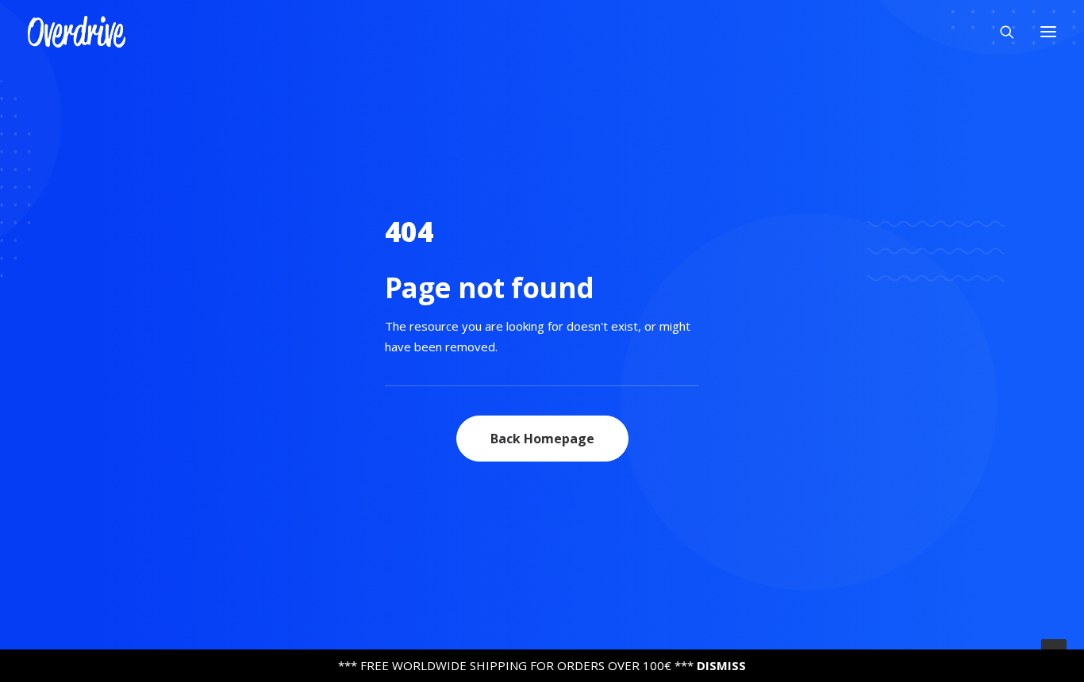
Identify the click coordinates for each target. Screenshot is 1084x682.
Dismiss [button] (721, 665)
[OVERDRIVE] (76, 32)
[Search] (1000, 32)
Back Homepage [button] (542, 438)
